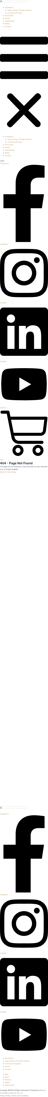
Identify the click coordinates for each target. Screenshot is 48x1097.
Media (7, 24)
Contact (8, 26)
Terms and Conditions (20, 1096)
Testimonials (9, 21)
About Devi (9, 16)
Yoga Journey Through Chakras (19, 10)
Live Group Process (14, 13)
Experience (9, 8)
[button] (24, 82)
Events (7, 18)
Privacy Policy (5, 1096)
